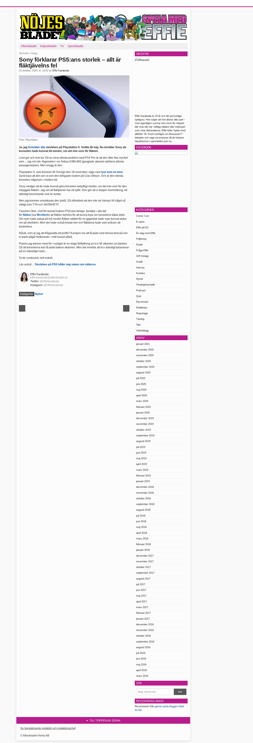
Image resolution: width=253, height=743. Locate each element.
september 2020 (145, 366)
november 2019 (145, 423)
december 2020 (145, 349)
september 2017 (145, 572)
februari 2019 (143, 475)
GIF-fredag (142, 255)
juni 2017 (141, 589)
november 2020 (145, 355)
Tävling (140, 318)
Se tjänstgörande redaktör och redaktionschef (48, 728)
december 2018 (145, 486)
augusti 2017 (143, 578)
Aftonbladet (28, 46)
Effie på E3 (142, 227)
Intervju (140, 267)
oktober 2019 (143, 429)
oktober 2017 (143, 567)
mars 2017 (142, 607)
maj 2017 (141, 595)
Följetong (141, 238)
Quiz (138, 296)
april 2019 (141, 464)
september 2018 (145, 504)
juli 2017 (140, 584)
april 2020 (141, 395)
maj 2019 (141, 458)
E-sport (140, 221)
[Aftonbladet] (32, 3)
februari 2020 (143, 406)
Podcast (140, 290)
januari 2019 (143, 481)
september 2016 (145, 641)
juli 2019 (140, 446)
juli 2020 (140, 378)
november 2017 (145, 561)
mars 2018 (142, 538)
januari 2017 (143, 618)
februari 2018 (143, 544)
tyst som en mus (112, 172)
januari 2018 (143, 549)
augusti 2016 (143, 647)
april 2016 (141, 670)
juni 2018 (141, 521)
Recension (142, 301)
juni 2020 (141, 384)
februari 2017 (143, 612)
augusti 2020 (143, 372)
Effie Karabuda (60, 70)
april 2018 (141, 532)
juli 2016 (140, 652)
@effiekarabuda (49, 281)
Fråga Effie (142, 250)
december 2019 (145, 418)
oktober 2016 (143, 635)
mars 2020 (142, 401)
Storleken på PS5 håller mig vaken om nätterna (65, 264)
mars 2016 (142, 675)
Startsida (24, 53)
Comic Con (142, 215)
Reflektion (141, 307)
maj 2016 (141, 664)
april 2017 (141, 601)
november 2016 (145, 630)
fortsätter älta (36, 147)
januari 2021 (143, 343)
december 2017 (145, 555)
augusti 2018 (143, 509)
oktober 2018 (143, 498)
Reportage (142, 313)
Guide (139, 261)
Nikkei (27, 214)
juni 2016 (141, 658)
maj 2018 (141, 527)
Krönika (140, 273)
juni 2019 (141, 452)
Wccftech (43, 214)
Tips (138, 324)
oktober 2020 (143, 361)
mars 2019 (142, 469)
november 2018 (145, 492)
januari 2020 (143, 412)
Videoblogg (142, 330)
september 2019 (145, 435)
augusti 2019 (143, 441)
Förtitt (139, 244)
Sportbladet (75, 46)
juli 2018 (140, 515)
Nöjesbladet (48, 46)
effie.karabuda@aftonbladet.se (49, 277)
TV (62, 46)
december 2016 (145, 624)
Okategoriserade (145, 284)
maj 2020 (141, 389)
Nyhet (39, 294)
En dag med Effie (145, 233)
